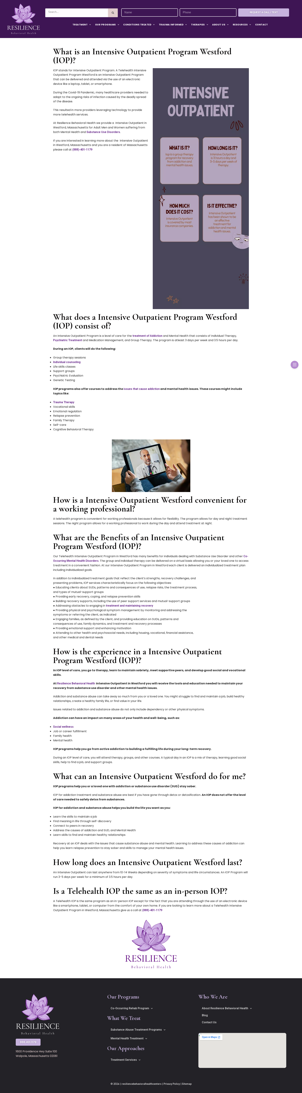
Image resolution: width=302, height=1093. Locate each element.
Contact (261, 24)
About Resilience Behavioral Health (225, 1008)
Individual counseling (67, 362)
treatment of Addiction (147, 335)
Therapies (198, 24)
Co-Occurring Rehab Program (130, 1008)
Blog (205, 1015)
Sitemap (187, 1083)
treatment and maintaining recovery (129, 605)
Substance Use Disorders (103, 132)
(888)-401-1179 (82, 149)
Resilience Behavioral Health (76, 683)
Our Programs (105, 24)
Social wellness (63, 726)
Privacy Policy (172, 1083)
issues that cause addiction (142, 389)
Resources (240, 24)
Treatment (80, 24)
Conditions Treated (137, 24)
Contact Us (209, 1022)
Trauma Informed (171, 24)
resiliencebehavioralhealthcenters (141, 1083)
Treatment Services (124, 1059)
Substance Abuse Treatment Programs (136, 1029)
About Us (218, 24)
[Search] (113, 12)
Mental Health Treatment (127, 1038)
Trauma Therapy (63, 402)
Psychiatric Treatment (67, 340)
